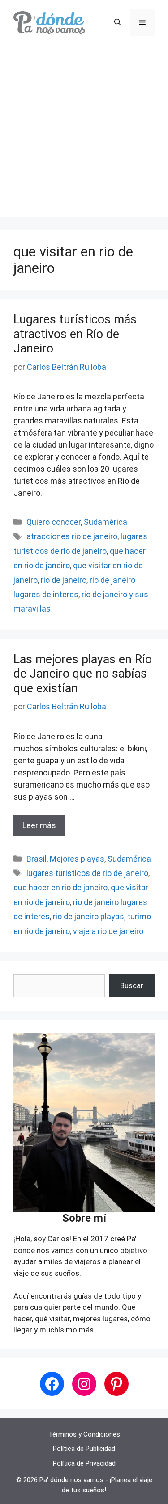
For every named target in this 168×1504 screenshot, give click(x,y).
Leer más (39, 825)
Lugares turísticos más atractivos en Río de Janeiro (75, 334)
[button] (117, 22)
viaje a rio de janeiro (108, 931)
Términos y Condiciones (84, 1434)
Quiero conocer (53, 522)
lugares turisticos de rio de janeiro (87, 873)
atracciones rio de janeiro (71, 536)
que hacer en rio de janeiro (60, 887)
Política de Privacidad (84, 1463)
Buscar (131, 985)
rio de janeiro (63, 580)
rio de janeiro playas (88, 916)
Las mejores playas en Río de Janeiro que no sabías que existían (82, 673)
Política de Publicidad (84, 1449)
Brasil (36, 858)
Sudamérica (105, 522)
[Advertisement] (84, 133)
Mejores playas (77, 858)
